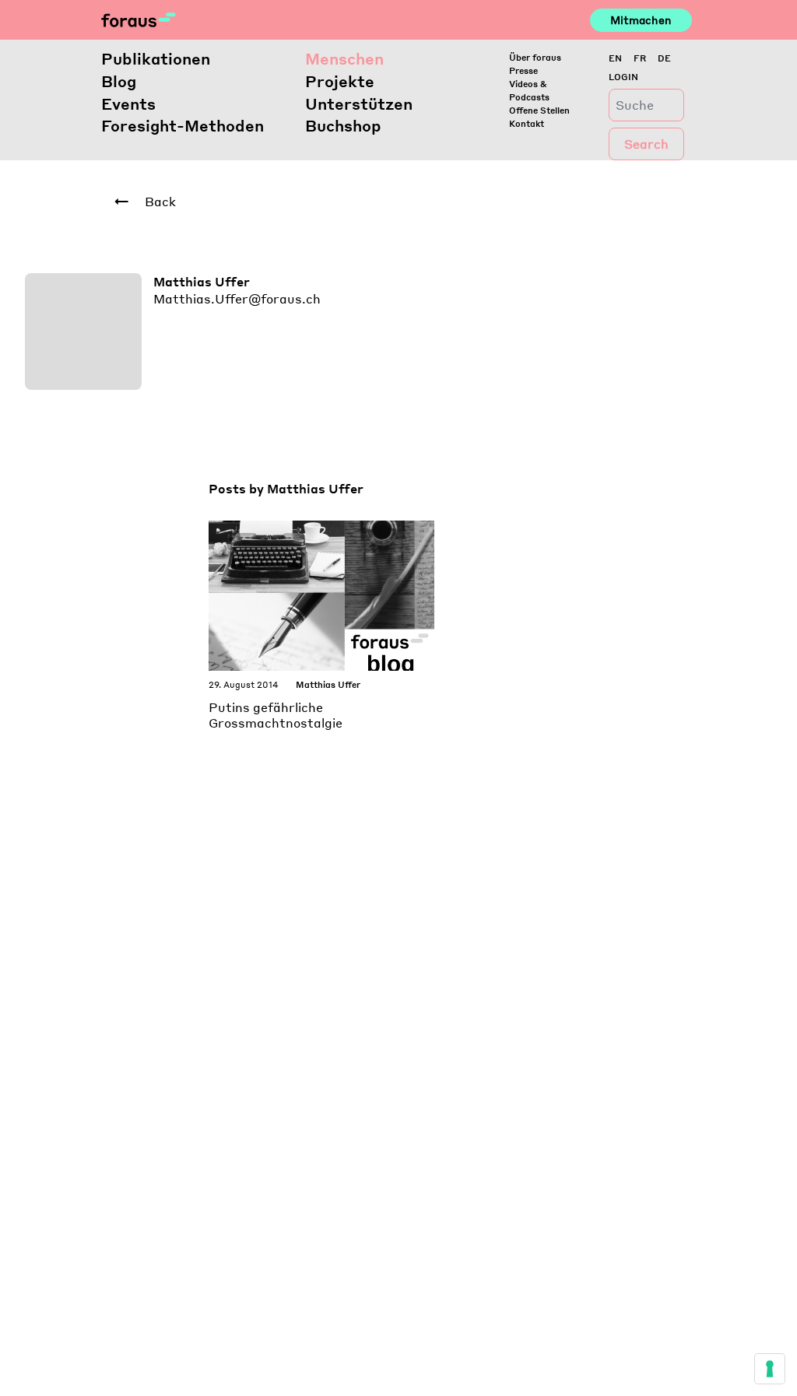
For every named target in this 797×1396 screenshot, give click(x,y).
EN (615, 58)
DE (664, 58)
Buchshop (343, 125)
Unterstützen (359, 103)
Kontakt (526, 123)
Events (128, 103)
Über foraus (535, 57)
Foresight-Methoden (182, 125)
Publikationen (155, 58)
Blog (118, 81)
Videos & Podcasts (529, 90)
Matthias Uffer (328, 684)
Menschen (344, 58)
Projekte (339, 81)
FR (640, 58)
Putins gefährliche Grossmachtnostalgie (275, 715)
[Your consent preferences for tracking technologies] (770, 1369)
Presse (523, 70)
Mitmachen (641, 19)
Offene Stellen (539, 110)
